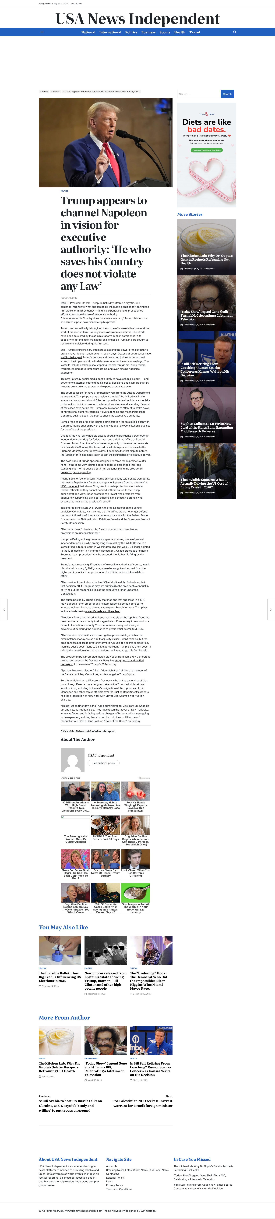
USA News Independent (137, 18)
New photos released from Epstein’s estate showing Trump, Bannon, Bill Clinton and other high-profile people (106, 980)
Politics (131, 32)
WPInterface (148, 1210)
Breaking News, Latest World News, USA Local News (137, 1170)
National (88, 32)
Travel (194, 32)
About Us (111, 1166)
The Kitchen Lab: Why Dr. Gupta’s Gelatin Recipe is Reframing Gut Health (59, 1067)
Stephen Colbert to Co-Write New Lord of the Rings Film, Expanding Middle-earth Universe (206, 427)
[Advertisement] (137, 60)
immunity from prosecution (89, 572)
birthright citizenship (107, 468)
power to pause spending (76, 472)
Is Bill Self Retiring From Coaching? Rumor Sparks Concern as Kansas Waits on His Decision (150, 1069)
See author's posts (104, 763)
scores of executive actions (115, 332)
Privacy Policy (114, 1185)
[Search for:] (199, 94)
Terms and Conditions (119, 1189)
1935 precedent (70, 486)
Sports (165, 32)
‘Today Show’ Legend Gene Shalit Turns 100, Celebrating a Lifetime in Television (106, 1069)
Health (179, 32)
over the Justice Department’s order (125, 692)
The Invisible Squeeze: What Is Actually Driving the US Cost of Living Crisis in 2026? (204, 483)
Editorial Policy (115, 1177)
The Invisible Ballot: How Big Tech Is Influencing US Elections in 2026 (60, 976)
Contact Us (112, 1173)
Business (148, 32)
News (109, 1181)
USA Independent (101, 755)
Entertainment (92, 1058)
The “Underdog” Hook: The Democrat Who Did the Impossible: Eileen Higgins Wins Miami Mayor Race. (148, 980)
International (110, 32)
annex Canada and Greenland (102, 611)
